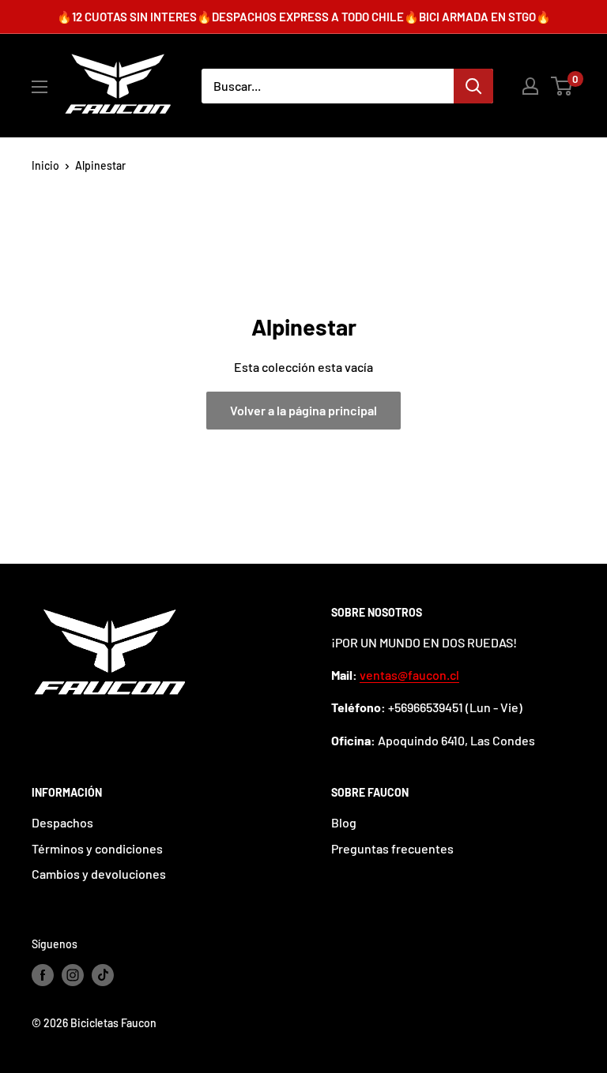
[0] (562, 86)
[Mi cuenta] (530, 86)
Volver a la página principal (303, 410)
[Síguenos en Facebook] (43, 975)
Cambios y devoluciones (99, 873)
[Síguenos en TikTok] (103, 975)
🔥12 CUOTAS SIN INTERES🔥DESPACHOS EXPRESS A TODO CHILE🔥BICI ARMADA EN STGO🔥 (304, 16)
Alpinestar (100, 165)
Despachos (62, 822)
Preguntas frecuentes (392, 848)
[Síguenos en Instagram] (73, 975)
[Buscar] (473, 86)
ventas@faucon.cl (409, 674)
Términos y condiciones (97, 848)
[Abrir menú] (39, 87)
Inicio (45, 165)
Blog (343, 822)
